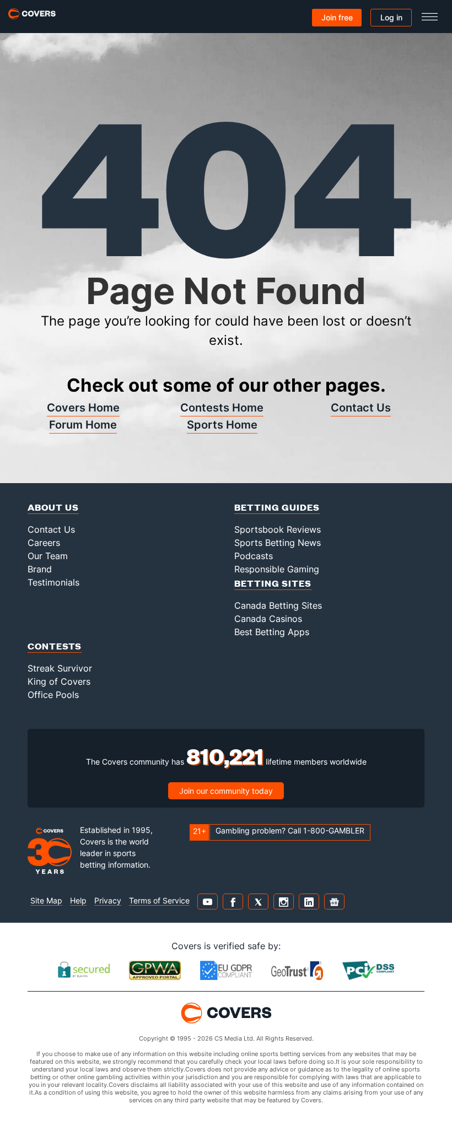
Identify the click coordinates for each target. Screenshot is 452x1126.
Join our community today (226, 790)
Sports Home (222, 424)
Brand (40, 569)
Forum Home (83, 424)
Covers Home (83, 407)
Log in (391, 17)
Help (78, 900)
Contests (55, 646)
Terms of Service (159, 900)
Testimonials (53, 582)
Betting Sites (272, 583)
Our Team (48, 555)
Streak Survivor (60, 668)
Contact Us (361, 407)
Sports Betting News (277, 542)
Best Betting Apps (271, 631)
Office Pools (53, 694)
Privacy (107, 900)
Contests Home (221, 407)
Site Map (46, 900)
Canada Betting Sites (278, 605)
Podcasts (253, 555)
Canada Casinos (268, 618)
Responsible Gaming (276, 569)
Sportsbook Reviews (277, 529)
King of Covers (59, 681)
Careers (44, 542)
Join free (337, 17)
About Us (53, 507)
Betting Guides (277, 507)
